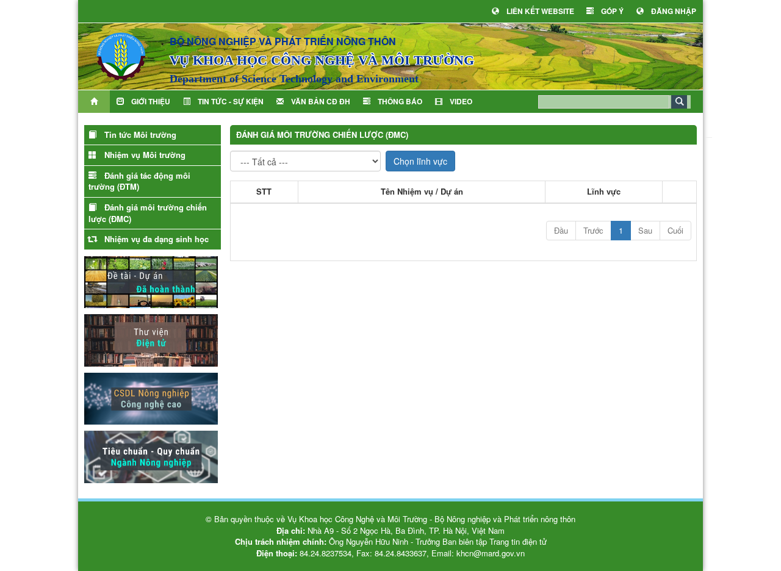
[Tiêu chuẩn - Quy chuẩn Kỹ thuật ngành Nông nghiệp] (151, 456)
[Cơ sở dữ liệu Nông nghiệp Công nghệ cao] (151, 397)
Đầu (561, 230)
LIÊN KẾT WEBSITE (540, 10)
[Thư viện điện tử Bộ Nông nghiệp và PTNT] (151, 339)
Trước (593, 230)
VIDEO (461, 101)
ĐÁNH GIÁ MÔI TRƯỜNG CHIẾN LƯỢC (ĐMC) (322, 134)
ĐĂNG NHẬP (673, 10)
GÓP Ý (612, 10)
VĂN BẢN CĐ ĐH (320, 101)
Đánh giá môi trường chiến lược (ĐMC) (147, 212)
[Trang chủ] (94, 101)
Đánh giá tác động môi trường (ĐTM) (139, 181)
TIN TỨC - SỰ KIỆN (231, 101)
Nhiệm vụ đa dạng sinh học (156, 239)
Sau (645, 230)
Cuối (675, 230)
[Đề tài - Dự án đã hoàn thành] (151, 281)
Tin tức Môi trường (140, 134)
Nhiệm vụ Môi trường (144, 154)
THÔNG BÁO (400, 101)
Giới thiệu (150, 101)
